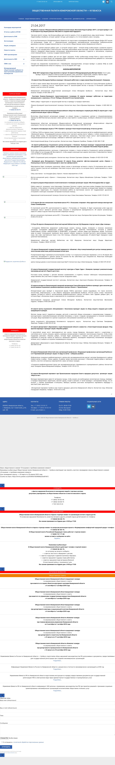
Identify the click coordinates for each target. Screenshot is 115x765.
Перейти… (57, 538)
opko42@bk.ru (57, 1)
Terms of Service (11, 752)
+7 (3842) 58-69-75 (15, 109)
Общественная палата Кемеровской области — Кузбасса (66, 10)
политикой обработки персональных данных (29, 742)
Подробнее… (57, 660)
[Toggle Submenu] (24, 59)
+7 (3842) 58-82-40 (41, 1)
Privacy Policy (3, 752)
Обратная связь (74, 1)
